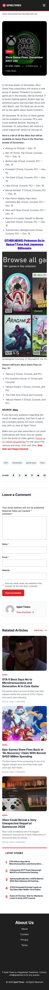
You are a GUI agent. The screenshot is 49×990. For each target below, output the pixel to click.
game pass (31, 463)
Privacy (24, 939)
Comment (7, 514)
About (24, 928)
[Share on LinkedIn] (26, 475)
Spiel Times (19, 982)
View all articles (23, 612)
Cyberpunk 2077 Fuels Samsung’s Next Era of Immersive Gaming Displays (25, 871)
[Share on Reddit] (38, 475)
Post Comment (13, 593)
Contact (24, 934)
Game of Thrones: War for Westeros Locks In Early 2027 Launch (26, 897)
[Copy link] (44, 475)
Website (6, 570)
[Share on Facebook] (13, 475)
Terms (24, 945)
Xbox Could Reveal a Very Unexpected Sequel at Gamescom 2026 (19, 823)
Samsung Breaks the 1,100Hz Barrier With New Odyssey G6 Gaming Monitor (26, 879)
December (17, 463)
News (4, 675)
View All (38, 630)
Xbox (15, 409)
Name (5, 544)
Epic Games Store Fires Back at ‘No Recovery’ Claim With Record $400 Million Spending (24, 753)
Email (5, 557)
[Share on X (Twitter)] (19, 475)
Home (4, 14)
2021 (6, 463)
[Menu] (44, 5)
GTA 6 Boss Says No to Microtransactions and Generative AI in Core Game (20, 683)
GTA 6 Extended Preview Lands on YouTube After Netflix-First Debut (26, 888)
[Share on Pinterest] (32, 475)
